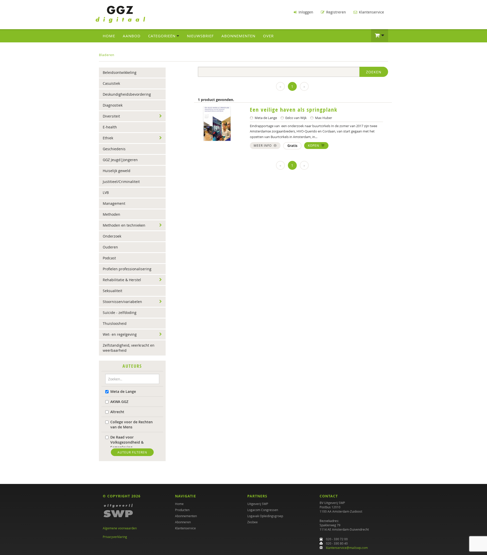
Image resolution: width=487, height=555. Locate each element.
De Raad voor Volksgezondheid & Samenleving (127, 442)
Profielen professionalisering (127, 268)
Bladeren (106, 55)
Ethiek (108, 138)
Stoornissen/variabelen (122, 301)
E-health (110, 127)
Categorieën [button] (162, 35)
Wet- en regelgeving (120, 334)
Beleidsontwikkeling (119, 72)
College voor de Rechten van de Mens (131, 424)
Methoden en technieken (124, 225)
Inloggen (305, 12)
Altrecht (117, 411)
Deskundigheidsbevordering (127, 94)
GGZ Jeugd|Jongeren (120, 159)
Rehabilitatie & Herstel (122, 279)
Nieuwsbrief (200, 35)
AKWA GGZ (119, 401)
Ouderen (110, 247)
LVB (106, 192)
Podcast (109, 258)
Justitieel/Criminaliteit (121, 181)
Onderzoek (112, 236)
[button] (379, 35)
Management (114, 203)
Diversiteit (111, 116)
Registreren (335, 12)
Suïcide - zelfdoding (119, 312)
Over (268, 35)
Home (109, 35)
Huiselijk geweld (116, 170)
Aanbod (132, 35)
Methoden (111, 214)
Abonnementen (238, 35)
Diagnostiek (113, 105)
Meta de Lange (123, 391)
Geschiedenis (114, 148)
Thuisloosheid (115, 323)
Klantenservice (371, 12)
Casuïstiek (111, 83)
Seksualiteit (112, 290)
